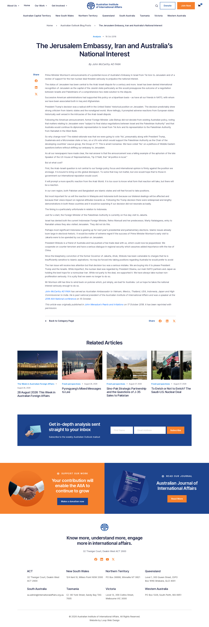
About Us (12, 5)
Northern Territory (88, 15)
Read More (177, 498)
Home (27, 5)
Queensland (108, 15)
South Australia (127, 15)
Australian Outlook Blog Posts (75, 25)
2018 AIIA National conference (60, 299)
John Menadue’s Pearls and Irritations (104, 304)
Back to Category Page (61, 321)
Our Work (40, 5)
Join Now (186, 5)
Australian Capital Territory (37, 15)
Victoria (158, 15)
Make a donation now (72, 501)
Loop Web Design (110, 620)
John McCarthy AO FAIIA (57, 291)
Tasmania (145, 15)
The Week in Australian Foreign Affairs (35, 384)
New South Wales (65, 15)
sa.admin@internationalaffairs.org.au (45, 595)
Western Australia (176, 15)
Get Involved (58, 5)
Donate (168, 5)
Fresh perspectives (71, 384)
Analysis (97, 36)
